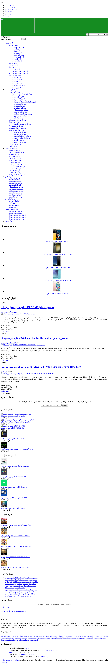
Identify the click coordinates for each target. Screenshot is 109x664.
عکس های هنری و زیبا (17, 175)
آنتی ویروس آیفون (15, 213)
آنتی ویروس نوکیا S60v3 (17, 215)
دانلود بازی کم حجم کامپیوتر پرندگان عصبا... (20, 584)
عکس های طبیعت (15, 160)
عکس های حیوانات (16, 156)
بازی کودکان (18, 61)
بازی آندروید (13, 45)
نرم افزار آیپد (13, 146)
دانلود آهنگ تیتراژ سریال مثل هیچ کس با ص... (20, 586)
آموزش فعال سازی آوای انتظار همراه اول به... (21, 578)
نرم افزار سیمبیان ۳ (16, 126)
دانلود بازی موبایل (34, 640)
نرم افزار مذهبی (19, 106)
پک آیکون (12, 207)
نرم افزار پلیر (18, 118)
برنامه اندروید (16, 636)
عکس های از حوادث (16, 154)
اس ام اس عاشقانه (16, 191)
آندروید (95, 638)
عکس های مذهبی (15, 162)
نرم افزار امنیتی (19, 96)
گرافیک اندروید (10, 199)
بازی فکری (17, 49)
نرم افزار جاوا (14, 122)
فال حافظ (8, 11)
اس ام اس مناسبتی (16, 197)
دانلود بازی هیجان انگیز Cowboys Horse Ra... (16, 567)
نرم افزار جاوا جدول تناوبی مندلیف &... (14, 438)
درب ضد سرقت (43, 656)
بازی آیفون (13, 63)
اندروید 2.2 (75, 636)
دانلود (60, 638)
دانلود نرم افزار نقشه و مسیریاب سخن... (15, 466)
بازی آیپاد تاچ (13, 65)
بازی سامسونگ (23, 636)
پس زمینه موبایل (11, 148)
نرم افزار (10, 636)
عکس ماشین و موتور (16, 152)
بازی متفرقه (18, 53)
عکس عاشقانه (14, 150)
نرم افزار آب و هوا (20, 132)
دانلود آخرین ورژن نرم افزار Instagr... (13, 508)
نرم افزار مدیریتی (20, 104)
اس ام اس (9, 177)
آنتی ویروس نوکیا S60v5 (17, 217)
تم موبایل (30, 636)
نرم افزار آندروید (15, 91)
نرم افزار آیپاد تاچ (15, 144)
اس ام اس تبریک (15, 181)
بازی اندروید (47, 638)
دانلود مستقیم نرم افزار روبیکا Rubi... (14, 476)
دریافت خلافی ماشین (28, 654)
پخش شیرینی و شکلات (50, 650)
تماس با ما (8, 16)
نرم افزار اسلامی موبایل (17, 120)
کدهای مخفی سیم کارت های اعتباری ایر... (15, 422)
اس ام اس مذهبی (15, 195)
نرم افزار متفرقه (20, 108)
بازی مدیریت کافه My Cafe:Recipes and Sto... (16, 546)
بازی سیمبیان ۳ (14, 69)
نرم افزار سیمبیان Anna (17, 128)
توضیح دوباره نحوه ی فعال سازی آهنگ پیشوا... (21, 580)
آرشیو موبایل (9, 14)
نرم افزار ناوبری (19, 140)
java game (24, 638)
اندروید (12, 640)
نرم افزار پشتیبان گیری (22, 116)
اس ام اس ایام (14, 179)
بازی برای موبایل (10, 638)
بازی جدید (3, 638)
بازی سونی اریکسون (80, 638)
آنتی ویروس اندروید (16, 211)
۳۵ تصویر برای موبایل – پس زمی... (13, 416)
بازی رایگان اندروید (58, 636)
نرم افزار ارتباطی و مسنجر (23, 93)
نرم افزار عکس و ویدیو (22, 138)
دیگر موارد (8, 221)
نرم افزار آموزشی (20, 134)
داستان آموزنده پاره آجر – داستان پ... (18, 596)
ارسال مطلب (5, 607)
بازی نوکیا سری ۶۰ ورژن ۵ (18, 73)
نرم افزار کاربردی (20, 142)
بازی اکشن (17, 59)
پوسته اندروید (14, 205)
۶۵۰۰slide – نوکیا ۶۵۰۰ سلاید (15, 588)
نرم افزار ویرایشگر (20, 112)
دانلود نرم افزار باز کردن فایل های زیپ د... (20, 594)
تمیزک (26, 648)
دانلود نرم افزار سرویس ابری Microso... (14, 498)
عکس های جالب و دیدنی (18, 164)
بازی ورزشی (18, 87)
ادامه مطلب (5, 331)
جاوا (92, 638)
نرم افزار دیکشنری (20, 100)
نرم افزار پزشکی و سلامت (23, 114)
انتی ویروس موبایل (11, 209)
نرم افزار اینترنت (19, 98)
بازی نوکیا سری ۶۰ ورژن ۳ (18, 71)
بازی (20, 640)
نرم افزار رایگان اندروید (92, 636)
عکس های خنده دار (16, 158)
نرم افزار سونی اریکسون (22, 124)
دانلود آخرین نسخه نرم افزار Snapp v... (14, 487)
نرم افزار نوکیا (4, 636)
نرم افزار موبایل (10, 89)
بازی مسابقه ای (19, 85)
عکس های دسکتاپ (16, 168)
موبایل (2, 640)
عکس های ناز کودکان (16, 172)
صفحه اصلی (9, 5)
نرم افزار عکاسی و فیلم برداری (25, 102)
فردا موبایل (88, 638)
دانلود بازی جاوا (71, 638)
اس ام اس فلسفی (15, 193)
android (100, 636)
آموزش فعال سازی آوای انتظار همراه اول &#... (21, 582)
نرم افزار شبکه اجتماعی (22, 136)
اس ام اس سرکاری (16, 189)
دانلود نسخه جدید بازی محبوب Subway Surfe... (17, 525)
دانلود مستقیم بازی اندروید (39, 636)
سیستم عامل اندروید (32, 638)
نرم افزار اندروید (55, 638)
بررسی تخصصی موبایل (13, 7)
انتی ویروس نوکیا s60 (16, 219)
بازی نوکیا (64, 638)
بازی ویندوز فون (15, 75)
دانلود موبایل (41, 638)
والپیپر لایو (12, 203)
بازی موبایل (9, 43)
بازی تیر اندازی (19, 47)
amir (11, 652)
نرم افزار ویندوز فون (16, 130)
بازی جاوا (12, 67)
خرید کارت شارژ (11, 9)
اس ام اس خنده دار (16, 187)
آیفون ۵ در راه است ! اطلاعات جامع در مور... (21, 590)
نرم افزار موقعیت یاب (21, 110)
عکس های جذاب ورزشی (18, 166)
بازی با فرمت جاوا (68, 636)
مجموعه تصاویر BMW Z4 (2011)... (13, 428)
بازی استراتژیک (19, 57)
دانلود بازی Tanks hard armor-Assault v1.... (15, 557)
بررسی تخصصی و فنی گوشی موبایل (13, 611)
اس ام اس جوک (15, 185)
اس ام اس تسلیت (15, 183)
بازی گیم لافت (19, 55)
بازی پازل (17, 51)
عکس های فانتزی (15, 170)
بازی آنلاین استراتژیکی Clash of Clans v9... (15, 536)
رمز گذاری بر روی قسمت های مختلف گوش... (17, 449)
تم (15, 638)
